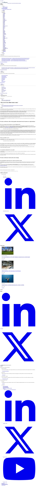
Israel (3, 28)
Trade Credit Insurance (5, 386)
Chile (3, 17)
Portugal (4, 37)
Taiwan (4, 45)
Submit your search (10, 96)
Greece (4, 24)
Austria (4, 14)
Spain (3, 43)
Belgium (4, 15)
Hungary (4, 26)
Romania (4, 38)
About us (4, 388)
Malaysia (4, 31)
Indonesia (4, 27)
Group (4, 25)
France (4, 23)
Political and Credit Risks (6, 387)
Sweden (4, 44)
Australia (4, 13)
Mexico (4, 32)
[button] (6, 9)
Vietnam (4, 49)
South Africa (4, 42)
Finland (4, 22)
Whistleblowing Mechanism (5, 484)
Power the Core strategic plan (3, 165)
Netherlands (4, 33)
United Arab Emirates (5, 48)
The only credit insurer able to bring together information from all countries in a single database (12, 105)
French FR (4, 51)
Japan (3, 29)
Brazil (3, 16)
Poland (4, 36)
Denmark (4, 20)
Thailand (4, 46)
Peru (3, 35)
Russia (4, 39)
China (3, 18)
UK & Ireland (4, 47)
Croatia (4, 19)
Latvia (3, 30)
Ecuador (4, 21)
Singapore (4, 40)
